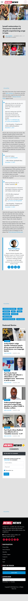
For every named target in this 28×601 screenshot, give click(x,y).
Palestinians (6, 311)
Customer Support (6, 554)
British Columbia (7, 316)
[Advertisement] (14, 72)
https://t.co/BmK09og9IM (11, 157)
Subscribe (5, 552)
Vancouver (14, 314)
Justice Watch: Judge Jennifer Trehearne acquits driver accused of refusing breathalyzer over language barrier (14, 347)
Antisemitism (6, 314)
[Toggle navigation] (2, 2)
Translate (13, 582)
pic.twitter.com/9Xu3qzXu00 (15, 200)
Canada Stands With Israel (9, 308)
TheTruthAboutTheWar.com (16, 232)
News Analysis (20, 319)
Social (4, 559)
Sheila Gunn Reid (7, 353)
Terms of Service (6, 549)
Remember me (9, 470)
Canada (19, 311)
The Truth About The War (9, 319)
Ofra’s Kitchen (9, 93)
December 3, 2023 (9, 127)
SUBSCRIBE (7, 460)
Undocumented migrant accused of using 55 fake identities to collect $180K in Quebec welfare (14, 405)
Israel (13, 311)
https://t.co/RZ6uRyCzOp (13, 119)
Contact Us (5, 557)
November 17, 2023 (10, 162)
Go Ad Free (6, 88)
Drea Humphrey (9, 36)
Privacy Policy (5, 547)
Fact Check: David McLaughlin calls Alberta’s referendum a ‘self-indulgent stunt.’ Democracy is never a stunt (14, 376)
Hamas (19, 308)
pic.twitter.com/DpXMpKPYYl (12, 121)
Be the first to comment (11, 37)
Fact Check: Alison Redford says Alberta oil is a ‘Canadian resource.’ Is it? (13, 432)
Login (4, 561)
